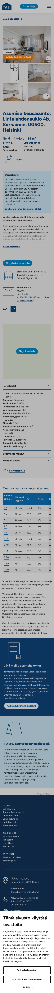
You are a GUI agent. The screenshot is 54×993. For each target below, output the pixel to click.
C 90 (6, 569)
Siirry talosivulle (17, 470)
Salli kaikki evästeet (27, 970)
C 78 (6, 557)
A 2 (5, 514)
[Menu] (49, 6)
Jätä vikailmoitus (11, 836)
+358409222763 (27, 297)
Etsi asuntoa (9, 809)
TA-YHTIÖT (8, 854)
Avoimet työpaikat (12, 857)
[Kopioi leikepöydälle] (13, 309)
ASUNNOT (8, 805)
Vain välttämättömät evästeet (27, 979)
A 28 (6, 538)
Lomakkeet (8, 843)
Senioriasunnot (10, 819)
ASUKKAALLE (9, 833)
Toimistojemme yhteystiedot (25, 892)
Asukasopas (8, 846)
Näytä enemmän (11, 246)
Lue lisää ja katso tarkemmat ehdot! (23, 209)
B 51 (6, 551)
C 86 (6, 563)
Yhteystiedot (9, 860)
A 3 (5, 520)
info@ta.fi (16, 910)
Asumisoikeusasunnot (13, 812)
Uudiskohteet (9, 822)
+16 (46, 96)
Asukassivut (8, 839)
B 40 (6, 545)
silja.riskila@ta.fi (31, 300)
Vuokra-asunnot (11, 815)
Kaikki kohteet (10, 825)
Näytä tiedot (27, 987)
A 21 (6, 532)
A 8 (5, 526)
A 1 (5, 507)
